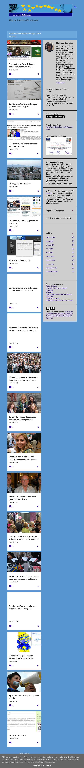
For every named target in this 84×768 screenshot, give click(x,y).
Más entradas (24, 753)
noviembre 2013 (52, 272)
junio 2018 (49, 249)
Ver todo (12, 36)
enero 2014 (50, 264)
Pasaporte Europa (52, 298)
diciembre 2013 (51, 268)
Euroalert (49, 290)
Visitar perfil (60, 83)
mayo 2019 (49, 241)
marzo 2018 (50, 256)
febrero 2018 (50, 260)
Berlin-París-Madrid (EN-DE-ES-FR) (59, 300)
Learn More (38, 766)
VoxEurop (49, 292)
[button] (38, 74)
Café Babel (50, 296)
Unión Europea (51, 286)
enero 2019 (50, 245)
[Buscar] (75, 7)
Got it (49, 766)
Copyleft (49, 193)
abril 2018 (49, 253)
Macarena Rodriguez (64, 43)
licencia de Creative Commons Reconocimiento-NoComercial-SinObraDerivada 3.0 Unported (60, 315)
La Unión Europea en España (56, 288)
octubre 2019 (50, 237)
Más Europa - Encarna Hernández (59, 294)
